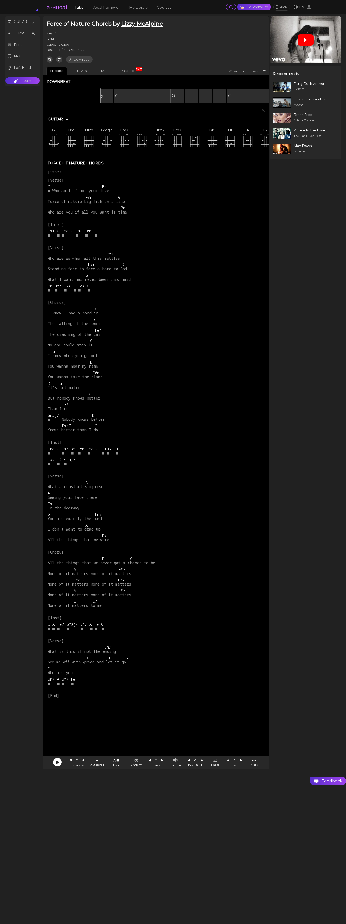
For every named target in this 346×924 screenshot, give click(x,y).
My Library (138, 7)
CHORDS (56, 71)
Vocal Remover (106, 7)
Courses (164, 7)
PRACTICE (130, 70)
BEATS (82, 71)
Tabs (79, 7)
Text (21, 33)
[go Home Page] (51, 7)
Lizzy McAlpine (142, 23)
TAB (104, 71)
